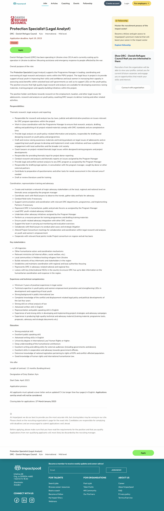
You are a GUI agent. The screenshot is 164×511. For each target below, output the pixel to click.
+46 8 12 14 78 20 (21, 479)
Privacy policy (124, 494)
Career (121, 483)
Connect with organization (133, 87)
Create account (112, 3)
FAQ (120, 490)
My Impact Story (56, 497)
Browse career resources (59, 487)
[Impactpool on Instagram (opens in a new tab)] (32, 503)
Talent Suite (88, 487)
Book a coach (54, 490)
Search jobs (53, 483)
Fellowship (87, 3)
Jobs (45, 3)
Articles (54, 3)
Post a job (87, 483)
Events (76, 3)
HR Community (89, 490)
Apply (20, 50)
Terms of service (125, 497)
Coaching (65, 3)
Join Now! (116, 470)
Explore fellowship (123, 45)
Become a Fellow (56, 494)
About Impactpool (126, 487)
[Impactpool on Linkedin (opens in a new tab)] (24, 503)
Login (126, 3)
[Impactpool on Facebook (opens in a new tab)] (17, 503)
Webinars (53, 501)
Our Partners (89, 494)
